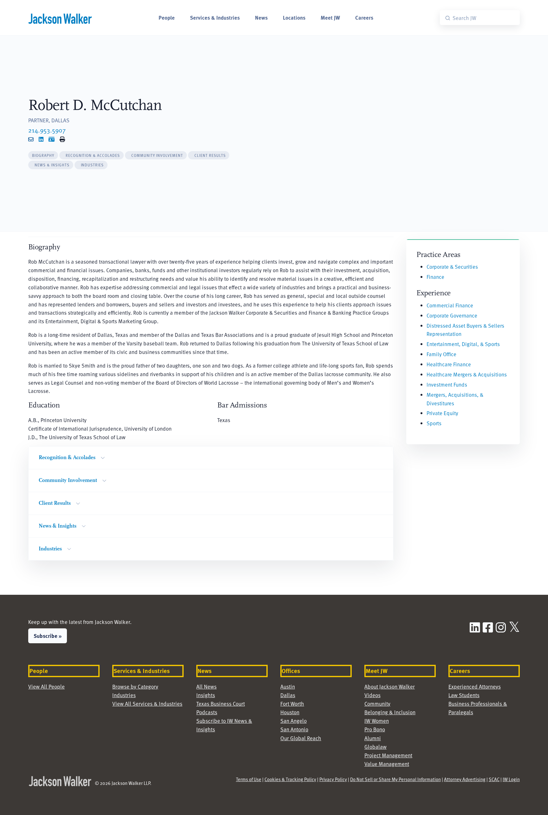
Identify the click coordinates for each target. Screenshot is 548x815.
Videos (372, 695)
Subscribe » (48, 635)
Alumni (372, 738)
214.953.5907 (47, 129)
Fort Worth (292, 703)
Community (377, 703)
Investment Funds (447, 384)
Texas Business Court (220, 703)
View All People (46, 686)
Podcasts (206, 712)
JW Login (511, 779)
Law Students (464, 695)
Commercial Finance (450, 305)
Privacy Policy (333, 779)
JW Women (376, 720)
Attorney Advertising (465, 779)
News (261, 17)
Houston (289, 712)
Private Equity (442, 413)
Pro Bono (374, 729)
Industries (124, 695)
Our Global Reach (300, 738)
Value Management (386, 763)
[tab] (43, 155)
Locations (294, 17)
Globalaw (375, 746)
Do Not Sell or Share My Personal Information (395, 779)
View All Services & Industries (147, 703)
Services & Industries (215, 17)
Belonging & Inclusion (389, 712)
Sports (434, 423)
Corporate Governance (452, 315)
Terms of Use (248, 779)
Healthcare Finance (449, 364)
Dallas (287, 695)
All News (206, 686)
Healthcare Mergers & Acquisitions (467, 374)
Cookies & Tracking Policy (290, 779)
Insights (205, 695)
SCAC (494, 779)
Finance (435, 276)
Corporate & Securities (452, 266)
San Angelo (293, 720)
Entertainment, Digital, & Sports (463, 344)
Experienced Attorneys (474, 686)
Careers (364, 17)
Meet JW (330, 17)
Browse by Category (135, 686)
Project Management (388, 755)
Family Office (441, 354)
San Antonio (294, 729)
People (167, 17)
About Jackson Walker (389, 686)
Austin (287, 686)
